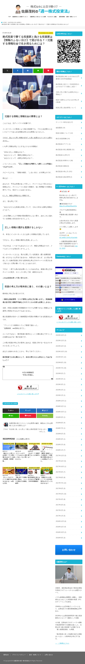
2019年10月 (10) (61, 351)
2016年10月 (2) (61, 532)
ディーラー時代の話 (64, 122)
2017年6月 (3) (60, 488)
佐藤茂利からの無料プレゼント (20, 16)
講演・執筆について (71, 16)
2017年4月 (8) (60, 499)
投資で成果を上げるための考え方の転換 (67, 101)
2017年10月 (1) (61, 466)
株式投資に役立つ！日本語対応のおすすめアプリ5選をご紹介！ (67, 85)
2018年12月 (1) (61, 401)
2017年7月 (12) (61, 483)
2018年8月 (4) (60, 423)
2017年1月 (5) (60, 516)
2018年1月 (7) (60, 450)
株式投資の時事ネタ (64, 160)
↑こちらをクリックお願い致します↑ (68, 322)
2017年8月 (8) (60, 477)
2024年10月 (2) (61, 335)
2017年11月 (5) (61, 461)
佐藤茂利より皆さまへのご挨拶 (38, 16)
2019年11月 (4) (61, 346)
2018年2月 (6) (60, 444)
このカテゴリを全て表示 (69, 294)
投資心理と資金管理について (66, 107)
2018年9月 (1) (60, 417)
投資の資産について (64, 133)
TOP (9, 16)
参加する (80, 296)
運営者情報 (62, 16)
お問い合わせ (69, 550)
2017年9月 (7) (60, 472)
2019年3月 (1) (60, 384)
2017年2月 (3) (60, 510)
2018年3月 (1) (60, 439)
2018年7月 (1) (60, 428)
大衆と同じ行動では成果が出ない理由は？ (67, 93)
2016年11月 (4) (61, 527)
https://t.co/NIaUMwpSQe (68, 206)
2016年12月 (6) (61, 521)
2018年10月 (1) (61, 412)
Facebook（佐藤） (52, 16)
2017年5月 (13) (61, 494)
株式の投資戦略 (63, 138)
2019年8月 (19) (61, 362)
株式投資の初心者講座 (11, 403)
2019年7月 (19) (61, 368)
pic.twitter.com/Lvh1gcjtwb (68, 237)
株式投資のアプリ (63, 144)
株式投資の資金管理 (64, 177)
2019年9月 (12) (61, 357)
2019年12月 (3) (61, 340)
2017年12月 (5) (61, 455)
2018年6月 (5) (60, 434)
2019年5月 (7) (60, 373)
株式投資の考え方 (64, 171)
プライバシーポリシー (19, 655)
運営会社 (6, 655)
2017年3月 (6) (60, 505)
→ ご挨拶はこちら (62, 643)
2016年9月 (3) (60, 538)
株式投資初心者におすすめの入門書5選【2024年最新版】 (67, 78)
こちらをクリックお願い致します (27, 394)
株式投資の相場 (62, 166)
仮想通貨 (60, 128)
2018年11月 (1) (61, 406)
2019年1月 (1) (60, 395)
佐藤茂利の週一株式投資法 (21, 661)
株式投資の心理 (63, 155)
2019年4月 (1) (60, 379)
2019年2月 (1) (60, 390)
